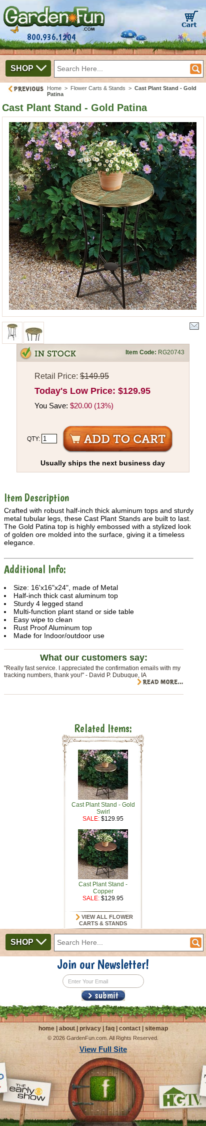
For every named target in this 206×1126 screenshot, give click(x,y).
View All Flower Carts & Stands (106, 920)
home (46, 1028)
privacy (90, 1028)
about (67, 1028)
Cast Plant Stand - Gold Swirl (103, 808)
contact (129, 1028)
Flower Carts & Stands (98, 88)
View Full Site (103, 1049)
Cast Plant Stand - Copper (103, 888)
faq (110, 1028)
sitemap (156, 1028)
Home (54, 88)
